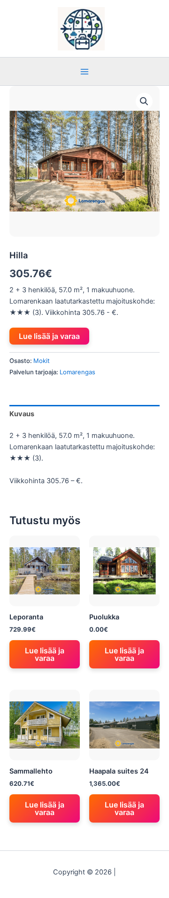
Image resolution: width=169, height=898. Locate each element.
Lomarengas (77, 372)
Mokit (41, 360)
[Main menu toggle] (84, 71)
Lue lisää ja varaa (49, 336)
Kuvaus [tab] (21, 414)
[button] (144, 101)
